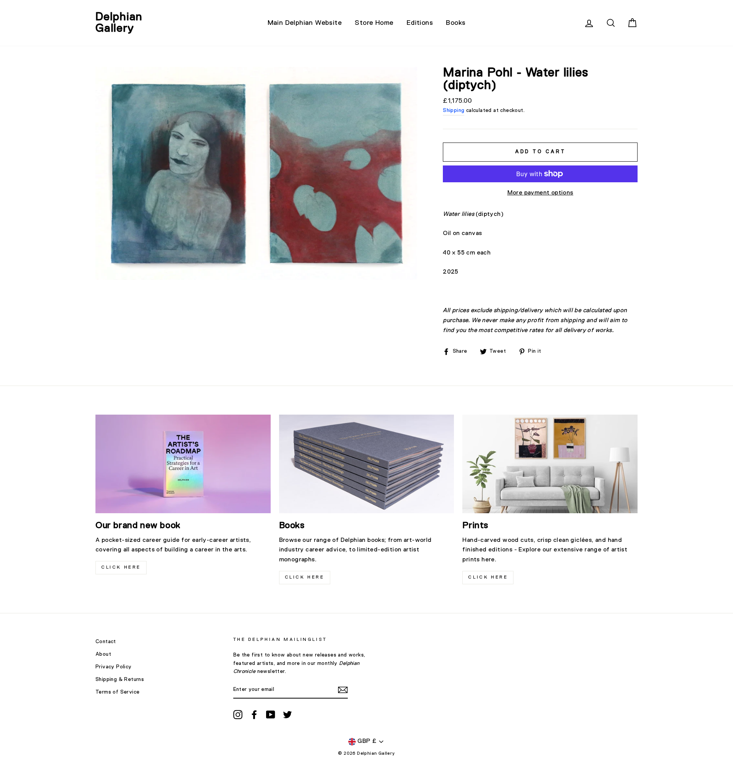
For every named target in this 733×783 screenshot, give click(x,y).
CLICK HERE (121, 567)
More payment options (540, 193)
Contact (105, 641)
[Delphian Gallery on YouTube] (270, 714)
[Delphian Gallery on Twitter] (287, 714)
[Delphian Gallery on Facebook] (254, 714)
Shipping (453, 110)
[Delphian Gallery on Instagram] (237, 714)
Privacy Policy (113, 667)
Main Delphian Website (305, 22)
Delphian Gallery (118, 22)
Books (455, 22)
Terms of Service (117, 692)
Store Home (374, 22)
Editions (420, 22)
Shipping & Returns (119, 679)
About (103, 654)
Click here (305, 577)
